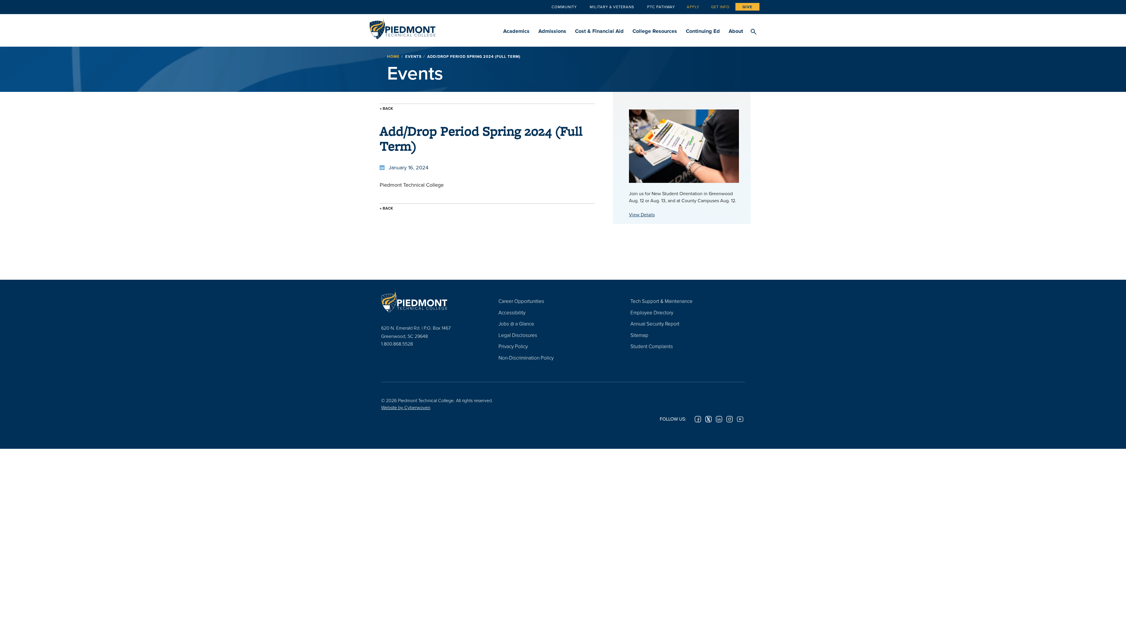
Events (413, 56)
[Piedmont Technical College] (431, 302)
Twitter (708, 419)
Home (393, 56)
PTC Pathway (661, 6)
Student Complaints (651, 346)
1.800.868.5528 (397, 343)
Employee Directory (651, 312)
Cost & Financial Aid (599, 31)
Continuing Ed (703, 31)
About (736, 31)
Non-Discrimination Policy (526, 357)
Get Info (720, 6)
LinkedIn (719, 419)
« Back (386, 108)
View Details (642, 214)
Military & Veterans (612, 6)
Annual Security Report (654, 323)
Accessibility (511, 312)
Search (753, 32)
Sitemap (639, 335)
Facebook (698, 419)
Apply (693, 6)
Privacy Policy (513, 346)
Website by (405, 407)
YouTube (740, 419)
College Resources (654, 31)
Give (747, 7)
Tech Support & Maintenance (661, 301)
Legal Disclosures (517, 335)
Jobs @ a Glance (516, 323)
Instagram (729, 419)
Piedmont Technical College (402, 27)
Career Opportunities (521, 301)
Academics (516, 31)
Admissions (552, 31)
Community (564, 6)
